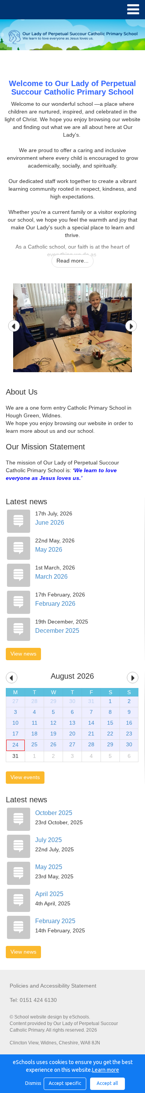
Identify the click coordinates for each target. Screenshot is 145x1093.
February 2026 (55, 603)
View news (23, 654)
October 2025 (53, 813)
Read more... (72, 261)
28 (34, 701)
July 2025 (48, 840)
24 (15, 745)
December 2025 (57, 630)
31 (91, 701)
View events (25, 777)
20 (72, 733)
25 (34, 744)
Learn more (105, 1070)
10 (15, 723)
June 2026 (49, 522)
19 (53, 733)
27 (15, 701)
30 (72, 701)
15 (110, 723)
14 (91, 723)
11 (35, 723)
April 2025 (49, 894)
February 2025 (55, 921)
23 (129, 733)
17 (15, 733)
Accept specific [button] (65, 1083)
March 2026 (51, 576)
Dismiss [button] (32, 1083)
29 (53, 701)
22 (110, 733)
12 (53, 723)
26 (53, 744)
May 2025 (48, 867)
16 (129, 723)
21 (91, 733)
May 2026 (48, 549)
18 (34, 733)
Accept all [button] (107, 1083)
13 (72, 723)
